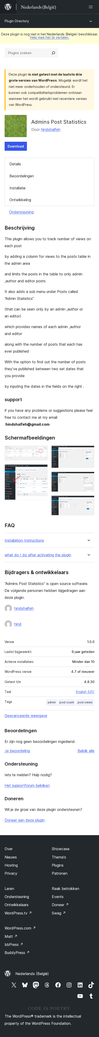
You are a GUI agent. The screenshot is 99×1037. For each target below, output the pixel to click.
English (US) (85, 692)
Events (58, 896)
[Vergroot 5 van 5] (88, 501)
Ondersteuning (21, 212)
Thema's (59, 857)
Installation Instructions (24, 540)
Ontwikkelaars (17, 904)
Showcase (61, 848)
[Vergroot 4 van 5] (88, 478)
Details (15, 164)
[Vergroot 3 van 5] (88, 451)
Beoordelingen (21, 176)
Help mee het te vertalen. (49, 37)
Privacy (11, 873)
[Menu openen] (91, 7)
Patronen (59, 873)
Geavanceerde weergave (26, 715)
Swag (59, 913)
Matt (11, 936)
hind (17, 624)
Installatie (17, 188)
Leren (9, 888)
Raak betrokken (65, 888)
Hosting (11, 865)
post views (85, 702)
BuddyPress (17, 952)
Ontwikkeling (20, 199)
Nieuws (11, 857)
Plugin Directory (17, 21)
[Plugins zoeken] (53, 53)
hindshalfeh (50, 129)
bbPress (14, 944)
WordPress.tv (18, 913)
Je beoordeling (17, 750)
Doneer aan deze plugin (25, 820)
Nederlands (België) (32, 973)
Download (16, 146)
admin (51, 702)
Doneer (60, 904)
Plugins (58, 865)
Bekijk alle (86, 750)
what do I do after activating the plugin (38, 555)
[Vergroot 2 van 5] (41, 470)
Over (9, 848)
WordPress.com (20, 928)
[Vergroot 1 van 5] (41, 451)
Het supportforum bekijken (27, 785)
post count (66, 702)
